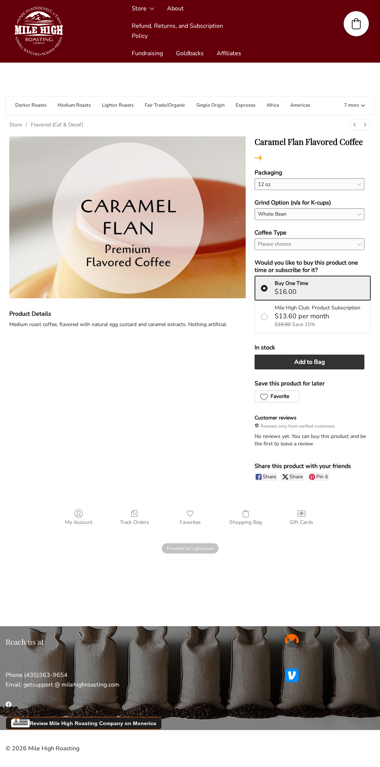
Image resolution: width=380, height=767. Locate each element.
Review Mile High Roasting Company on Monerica (93, 723)
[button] (354, 105)
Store (139, 8)
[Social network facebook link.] (9, 704)
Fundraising (147, 53)
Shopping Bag (245, 522)
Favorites (190, 522)
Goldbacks (190, 53)
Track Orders (134, 522)
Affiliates (229, 53)
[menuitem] (355, 124)
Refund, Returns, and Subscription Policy (177, 31)
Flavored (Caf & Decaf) (57, 124)
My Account (78, 522)
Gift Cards (301, 522)
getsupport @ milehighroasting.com (71, 685)
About (175, 8)
